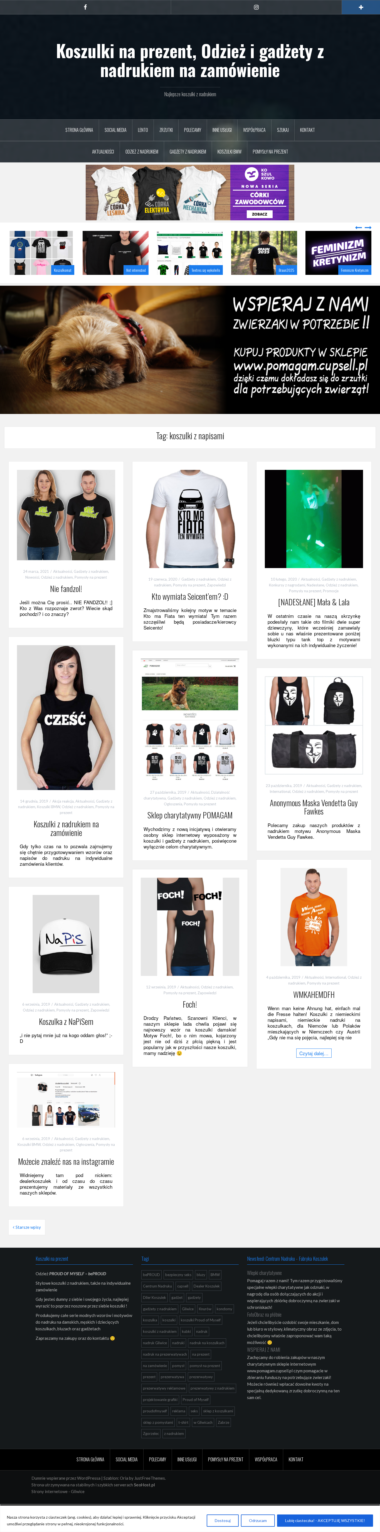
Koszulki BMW (229, 151)
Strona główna (79, 130)
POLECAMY (192, 130)
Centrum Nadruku (157, 1300)
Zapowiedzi (216, 599)
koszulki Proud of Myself (201, 1334)
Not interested (61, 284)
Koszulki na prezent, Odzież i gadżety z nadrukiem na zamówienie (190, 60)
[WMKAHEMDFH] (314, 930)
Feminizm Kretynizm (280, 284)
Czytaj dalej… (314, 1067)
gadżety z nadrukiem (160, 1323)
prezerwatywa (172, 1390)
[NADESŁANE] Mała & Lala (313, 615)
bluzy (201, 1288)
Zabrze (223, 1436)
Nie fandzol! (66, 602)
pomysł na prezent (205, 1379)
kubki (186, 1345)
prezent (149, 1390)
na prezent (200, 1368)
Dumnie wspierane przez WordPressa (65, 1491)
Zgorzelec (151, 1447)
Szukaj (283, 130)
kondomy (224, 1323)
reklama (178, 1425)
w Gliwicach (203, 1436)
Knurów (205, 1323)
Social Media (116, 130)
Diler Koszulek (154, 1311)
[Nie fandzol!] (66, 528)
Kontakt (307, 130)
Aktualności (103, 151)
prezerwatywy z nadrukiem (213, 1402)
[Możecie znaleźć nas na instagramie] (66, 1113)
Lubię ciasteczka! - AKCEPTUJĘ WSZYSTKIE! (325, 1520)
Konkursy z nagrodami (287, 599)
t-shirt (183, 1436)
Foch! (190, 1018)
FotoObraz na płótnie (264, 1328)
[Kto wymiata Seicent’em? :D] (190, 532)
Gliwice (188, 1323)
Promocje (331, 605)
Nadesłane (315, 599)
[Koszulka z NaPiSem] (66, 957)
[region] (190, 1519)
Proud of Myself (196, 1413)
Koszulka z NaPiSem (66, 1035)
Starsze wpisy (28, 1241)
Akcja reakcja (63, 815)
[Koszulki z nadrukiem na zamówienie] (66, 730)
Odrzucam (258, 1520)
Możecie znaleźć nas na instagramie (66, 1175)
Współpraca (254, 130)
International (280, 805)
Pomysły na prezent (270, 151)
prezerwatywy (201, 1390)
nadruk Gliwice (155, 1357)
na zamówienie (155, 1379)
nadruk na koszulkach (207, 1357)
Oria (124, 1491)
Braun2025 (212, 284)
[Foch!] (190, 940)
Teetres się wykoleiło (131, 284)
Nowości (32, 591)
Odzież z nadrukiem (141, 151)
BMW (215, 1288)
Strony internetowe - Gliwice (58, 1505)
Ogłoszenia (173, 818)
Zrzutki (166, 130)
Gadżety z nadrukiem (188, 151)
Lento (143, 130)
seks (194, 1425)
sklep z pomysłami (158, 1436)
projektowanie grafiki (160, 1413)
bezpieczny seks (178, 1288)
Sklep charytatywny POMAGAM (190, 829)
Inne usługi (222, 130)
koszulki (169, 1334)
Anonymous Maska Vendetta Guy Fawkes (314, 821)
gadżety (194, 1311)
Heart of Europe (358, 284)
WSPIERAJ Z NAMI (263, 1363)
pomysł (178, 1379)
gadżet (176, 1311)
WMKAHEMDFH (314, 1008)
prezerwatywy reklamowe (164, 1402)
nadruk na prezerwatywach (165, 1368)
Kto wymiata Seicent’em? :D (190, 610)
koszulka (150, 1334)
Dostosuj (223, 1520)
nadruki (178, 1357)
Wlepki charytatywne (264, 1286)
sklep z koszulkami (218, 1425)
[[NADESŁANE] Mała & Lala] (314, 532)
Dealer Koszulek (207, 1300)
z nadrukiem (174, 1447)
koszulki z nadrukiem (160, 1345)
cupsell (182, 1300)
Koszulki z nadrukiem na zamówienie (66, 842)
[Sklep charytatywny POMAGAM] (190, 733)
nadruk (202, 1345)
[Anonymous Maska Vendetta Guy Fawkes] (314, 738)
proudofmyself (155, 1425)
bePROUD (151, 1288)
